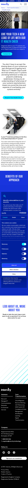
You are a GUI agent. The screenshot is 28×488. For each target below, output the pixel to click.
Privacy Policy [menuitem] (5, 469)
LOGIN (3, 1)
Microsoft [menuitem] (4, 399)
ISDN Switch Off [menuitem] (19, 407)
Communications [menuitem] (6, 403)
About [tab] (23, 217)
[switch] (24, 249)
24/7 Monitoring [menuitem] (19, 405)
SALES (18, 1)
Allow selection (14, 269)
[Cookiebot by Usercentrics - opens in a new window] (19, 213)
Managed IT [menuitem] (4, 401)
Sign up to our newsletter (14, 458)
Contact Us (6, 54)
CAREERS (11, 1)
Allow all (14, 265)
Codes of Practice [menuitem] (6, 474)
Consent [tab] (5, 217)
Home (3, 7)
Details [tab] (14, 217)
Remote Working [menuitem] (20, 402)
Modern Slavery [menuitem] (5, 472)
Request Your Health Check (13, 97)
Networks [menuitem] (4, 405)
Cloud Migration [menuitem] (19, 400)
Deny (14, 274)
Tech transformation (13, 7)
